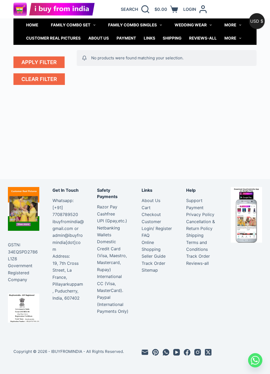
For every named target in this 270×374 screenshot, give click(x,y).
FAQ (146, 235)
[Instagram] (197, 352)
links (149, 38)
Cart (146, 207)
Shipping (172, 38)
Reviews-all (203, 38)
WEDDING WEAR (191, 24)
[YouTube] (176, 352)
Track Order (153, 263)
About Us (98, 38)
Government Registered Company (20, 272)
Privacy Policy (200, 214)
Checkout (151, 214)
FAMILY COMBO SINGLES (132, 24)
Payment (126, 38)
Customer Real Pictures (53, 38)
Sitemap (150, 270)
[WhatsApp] (166, 352)
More (230, 24)
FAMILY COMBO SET (70, 24)
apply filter (39, 62)
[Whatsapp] (255, 360)
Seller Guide (154, 256)
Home (32, 24)
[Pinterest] (155, 352)
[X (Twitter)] (208, 352)
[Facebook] (187, 352)
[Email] (145, 352)
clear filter (39, 79)
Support (194, 200)
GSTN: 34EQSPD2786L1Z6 (23, 251)
